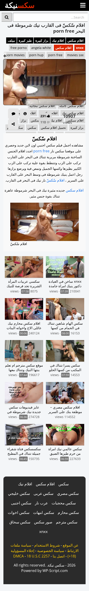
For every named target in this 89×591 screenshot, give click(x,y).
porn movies (15, 55)
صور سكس (43, 522)
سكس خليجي (19, 493)
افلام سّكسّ (55, 180)
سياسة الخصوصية (50, 550)
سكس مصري (68, 493)
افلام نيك (58, 40)
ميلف (11, 40)
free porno (18, 48)
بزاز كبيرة (41, 40)
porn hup (36, 55)
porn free (55, 55)
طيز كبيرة (25, 40)
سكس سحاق (19, 522)
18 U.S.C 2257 (38, 556)
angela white (41, 48)
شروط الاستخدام (47, 545)
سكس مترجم (66, 522)
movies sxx (75, 55)
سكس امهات (43, 512)
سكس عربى (43, 493)
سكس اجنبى (21, 503)
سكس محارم (68, 512)
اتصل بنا (59, 556)
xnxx (80, 48)
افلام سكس (76, 40)
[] (7, 17)
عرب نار (41, 503)
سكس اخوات (18, 512)
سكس (63, 483)
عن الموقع (71, 545)
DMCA (18, 556)
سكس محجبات (64, 503)
